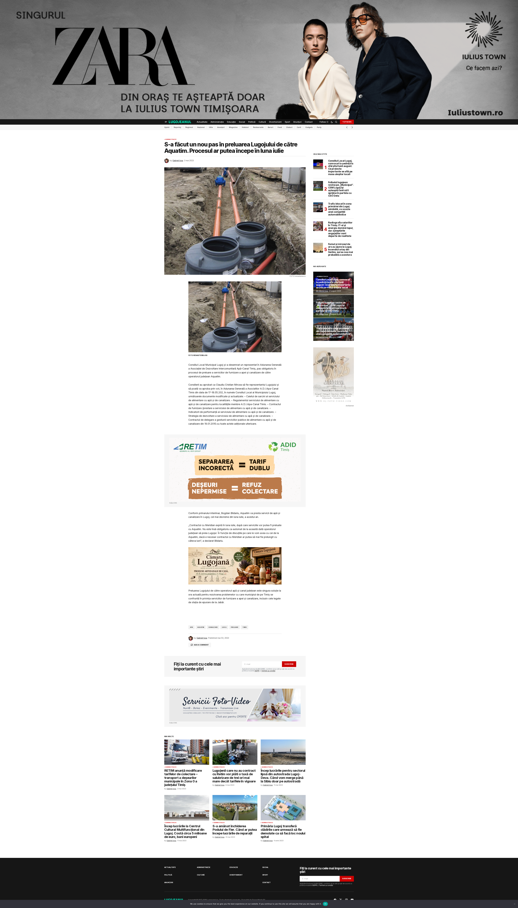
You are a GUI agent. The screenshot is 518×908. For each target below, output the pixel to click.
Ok (325, 904)
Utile (211, 127)
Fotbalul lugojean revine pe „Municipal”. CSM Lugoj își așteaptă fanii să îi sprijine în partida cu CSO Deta (340, 189)
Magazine (233, 127)
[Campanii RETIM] (235, 470)
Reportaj (177, 127)
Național (201, 127)
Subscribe (289, 664)
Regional (189, 127)
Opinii (166, 127)
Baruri (270, 127)
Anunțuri (221, 127)
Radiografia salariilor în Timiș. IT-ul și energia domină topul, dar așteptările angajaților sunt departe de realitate (340, 229)
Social (319, 325)
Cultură (201, 875)
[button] (166, 122)
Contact (266, 882)
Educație (234, 867)
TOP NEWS (346, 122)
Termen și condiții (268, 671)
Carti (299, 127)
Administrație (170, 139)
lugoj (224, 627)
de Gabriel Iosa (322, 291)
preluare (234, 627)
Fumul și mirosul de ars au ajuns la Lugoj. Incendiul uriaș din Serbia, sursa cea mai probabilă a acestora (340, 249)
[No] (514, 904)
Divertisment (236, 875)
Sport (319, 299)
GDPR (257, 671)
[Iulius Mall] (259, 59)
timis (245, 627)
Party (319, 127)
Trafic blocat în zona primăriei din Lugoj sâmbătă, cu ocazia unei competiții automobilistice (340, 209)
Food (280, 127)
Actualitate (170, 867)
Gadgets (309, 127)
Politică (168, 875)
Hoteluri (245, 127)
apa (191, 627)
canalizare (213, 627)
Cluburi (289, 127)
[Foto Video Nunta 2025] (235, 705)
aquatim (200, 627)
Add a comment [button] (201, 645)
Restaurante (258, 127)
